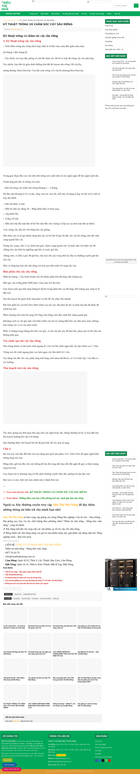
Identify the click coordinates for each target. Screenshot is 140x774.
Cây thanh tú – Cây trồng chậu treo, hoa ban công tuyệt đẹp (122, 509)
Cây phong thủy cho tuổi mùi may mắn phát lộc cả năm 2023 (123, 89)
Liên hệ (117, 14)
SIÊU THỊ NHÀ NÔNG (9, 741)
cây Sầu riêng (26, 598)
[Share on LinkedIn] (19, 588)
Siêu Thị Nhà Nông (65, 504)
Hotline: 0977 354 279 (11, 769)
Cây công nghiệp (111, 30)
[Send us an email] (102, 760)
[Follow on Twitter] (99, 760)
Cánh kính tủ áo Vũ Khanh (103, 757)
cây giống (16, 598)
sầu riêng (35, 598)
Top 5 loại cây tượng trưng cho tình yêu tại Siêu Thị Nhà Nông (124, 76)
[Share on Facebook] (5, 588)
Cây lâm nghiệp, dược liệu (114, 37)
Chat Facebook (9, 765)
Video (109, 14)
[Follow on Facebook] (96, 760)
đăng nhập (16, 721)
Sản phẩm (55, 14)
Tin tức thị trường (97, 14)
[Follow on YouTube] (109, 760)
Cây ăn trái (14, 20)
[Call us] (106, 760)
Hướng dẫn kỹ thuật (70, 14)
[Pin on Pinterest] (16, 588)
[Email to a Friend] (12, 588)
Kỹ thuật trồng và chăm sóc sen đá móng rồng (23, 578)
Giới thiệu (44, 14)
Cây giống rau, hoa (112, 33)
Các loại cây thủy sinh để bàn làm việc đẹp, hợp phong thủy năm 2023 (123, 523)
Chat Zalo (7, 760)
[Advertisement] (121, 280)
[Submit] (136, 6)
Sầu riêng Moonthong (13, 575)
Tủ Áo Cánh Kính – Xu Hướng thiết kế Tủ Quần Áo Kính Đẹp (124, 62)
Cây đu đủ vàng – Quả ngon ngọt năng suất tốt (23, 572)
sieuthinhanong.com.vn (62, 758)
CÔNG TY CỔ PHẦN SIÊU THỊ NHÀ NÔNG (38, 544)
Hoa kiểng (109, 45)
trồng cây (56, 598)
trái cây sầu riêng (45, 598)
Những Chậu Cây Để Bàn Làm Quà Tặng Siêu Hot (122, 82)
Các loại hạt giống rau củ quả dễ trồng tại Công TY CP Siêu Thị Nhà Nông (33, 580)
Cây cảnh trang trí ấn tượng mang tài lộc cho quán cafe (123, 515)
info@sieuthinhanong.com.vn (62, 761)
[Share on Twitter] (8, 588)
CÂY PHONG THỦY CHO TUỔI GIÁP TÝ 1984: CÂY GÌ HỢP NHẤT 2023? (123, 502)
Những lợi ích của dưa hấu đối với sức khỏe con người (26, 583)
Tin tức (84, 14)
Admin (21, 29)
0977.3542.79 (61, 755)
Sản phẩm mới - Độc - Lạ (114, 49)
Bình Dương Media (87, 771)
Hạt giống (108, 41)
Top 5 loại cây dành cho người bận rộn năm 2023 (123, 69)
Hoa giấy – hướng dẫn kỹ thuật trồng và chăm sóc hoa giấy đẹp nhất (123, 97)
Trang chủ (34, 14)
